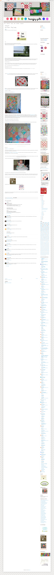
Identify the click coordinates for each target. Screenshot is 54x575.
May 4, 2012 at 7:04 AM (9, 255)
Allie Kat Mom (42, 456)
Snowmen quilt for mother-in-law (44, 502)
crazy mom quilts (43, 342)
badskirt (42, 353)
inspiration (43, 229)
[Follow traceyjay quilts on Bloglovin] (43, 40)
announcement (47, 244)
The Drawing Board (43, 369)
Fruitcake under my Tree (43, 510)
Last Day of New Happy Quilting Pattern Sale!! (44, 272)
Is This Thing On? (43, 443)
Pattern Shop (8, 23)
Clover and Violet (43, 471)
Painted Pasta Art (42, 407)
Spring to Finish (46, 238)
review (43, 232)
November (43, 201)
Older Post (37, 278)
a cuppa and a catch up (43, 264)
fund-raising (46, 248)
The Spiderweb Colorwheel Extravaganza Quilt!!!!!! (43, 424)
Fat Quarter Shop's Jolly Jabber (44, 261)
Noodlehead (42, 279)
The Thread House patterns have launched (44, 380)
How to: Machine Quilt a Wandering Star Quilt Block (44, 302)
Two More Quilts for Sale (43, 317)
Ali (8, 144)
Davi (48, 242)
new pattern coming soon (15, 152)
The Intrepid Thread (43, 319)
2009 (41, 218)
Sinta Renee (8, 215)
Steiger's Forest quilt (43, 518)
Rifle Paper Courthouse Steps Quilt (44, 372)
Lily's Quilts (42, 379)
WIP (12, 198)
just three (7, 198)
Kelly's (31, 114)
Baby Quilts (18, 23)
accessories (45, 244)
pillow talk (44, 226)
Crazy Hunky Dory (43, 514)
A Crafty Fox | (42, 281)
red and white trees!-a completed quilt (44, 343)
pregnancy (41, 230)
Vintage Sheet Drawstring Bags (44, 275)
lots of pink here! (43, 430)
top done (8, 73)
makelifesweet (42, 418)
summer (48, 254)
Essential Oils (21, 23)
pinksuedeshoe (8, 257)
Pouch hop (42, 450)
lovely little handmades (43, 392)
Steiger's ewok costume (43, 504)
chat (40, 236)
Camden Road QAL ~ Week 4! (44, 305)
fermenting (42, 248)
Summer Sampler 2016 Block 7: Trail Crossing (44, 387)
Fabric (47, 226)
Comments (42, 74)
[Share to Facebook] (15, 197)
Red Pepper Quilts (43, 325)
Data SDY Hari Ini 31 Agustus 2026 (44, 264)
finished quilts (47, 222)
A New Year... (42, 400)
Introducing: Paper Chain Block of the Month (44, 323)
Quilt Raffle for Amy (43, 421)
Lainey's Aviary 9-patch (43, 516)
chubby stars (46, 227)
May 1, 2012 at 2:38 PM (9, 213)
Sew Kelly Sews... (43, 442)
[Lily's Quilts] (21, 189)
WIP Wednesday (42, 459)
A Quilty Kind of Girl (43, 454)
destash (45, 236)
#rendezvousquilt (41, 242)
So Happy (42, 435)
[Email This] (13, 197)
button (43, 246)
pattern (48, 228)
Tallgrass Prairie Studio (43, 307)
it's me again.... (42, 409)
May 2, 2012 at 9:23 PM (9, 246)
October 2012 (42, 452)
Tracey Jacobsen (8, 197)
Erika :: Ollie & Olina (9, 239)
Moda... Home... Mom (43, 399)
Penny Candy (8, 148)
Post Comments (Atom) (9, 279)
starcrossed (46, 254)
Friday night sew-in (42, 238)
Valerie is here (42, 416)
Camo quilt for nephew (43, 501)
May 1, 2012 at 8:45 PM (9, 233)
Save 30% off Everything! (43, 433)
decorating (46, 228)
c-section (45, 246)
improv (45, 250)
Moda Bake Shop (43, 469)
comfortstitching (43, 299)
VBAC (48, 238)
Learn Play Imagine (43, 406)
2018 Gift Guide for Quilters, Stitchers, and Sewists (44, 346)
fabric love (43, 223)
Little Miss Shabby (43, 266)
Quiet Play (42, 382)
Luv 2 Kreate (42, 468)
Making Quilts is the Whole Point (44, 282)
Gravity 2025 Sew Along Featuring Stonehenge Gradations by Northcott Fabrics (44, 295)
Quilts (14, 23)
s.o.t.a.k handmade (43, 309)
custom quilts (43, 236)
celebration (48, 246)
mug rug (45, 240)
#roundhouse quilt (45, 242)
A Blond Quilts (42, 447)
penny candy (9, 198)
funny (48, 248)
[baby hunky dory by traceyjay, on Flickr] (13, 113)
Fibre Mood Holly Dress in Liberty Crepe (44, 312)
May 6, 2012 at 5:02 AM (9, 264)
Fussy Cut (42, 428)
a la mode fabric (43, 404)
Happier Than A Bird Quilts (44, 463)
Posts (41, 73)
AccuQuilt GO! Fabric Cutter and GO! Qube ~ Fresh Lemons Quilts (44, 348)
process (47, 240)
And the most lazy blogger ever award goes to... (44, 362)
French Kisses (31, 68)
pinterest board (33, 114)
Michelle (10, 152)
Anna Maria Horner (43, 384)
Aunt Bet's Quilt (42, 315)
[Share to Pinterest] (16, 197)
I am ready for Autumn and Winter (44, 365)
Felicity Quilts (42, 339)
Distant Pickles (42, 420)
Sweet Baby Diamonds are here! (45, 208)
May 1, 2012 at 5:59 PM (9, 229)
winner (48, 232)
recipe (41, 232)
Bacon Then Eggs (43, 413)
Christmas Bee (41, 228)
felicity (7, 235)
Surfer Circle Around (43, 507)
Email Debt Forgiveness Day (43, 390)
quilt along (45, 225)
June (42, 206)
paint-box (45, 252)
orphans (43, 252)
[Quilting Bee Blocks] (44, 493)
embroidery (48, 236)
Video (42, 244)
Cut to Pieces (42, 288)
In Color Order (42, 274)
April (42, 212)
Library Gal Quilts (43, 367)
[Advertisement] (21, 272)
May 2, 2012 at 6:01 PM (9, 241)
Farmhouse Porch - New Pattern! (44, 357)
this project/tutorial (18, 116)
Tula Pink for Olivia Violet (43, 506)
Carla (7, 248)
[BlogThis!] (14, 197)
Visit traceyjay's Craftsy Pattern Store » (45, 168)
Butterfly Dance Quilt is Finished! (44, 277)
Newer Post (6, 278)
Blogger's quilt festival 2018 (43, 351)
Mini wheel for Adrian (43, 521)
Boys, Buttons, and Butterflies (44, 467)
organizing (41, 252)
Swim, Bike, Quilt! (43, 322)
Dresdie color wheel (43, 512)
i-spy (44, 250)
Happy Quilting (42, 271)
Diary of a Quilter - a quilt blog (44, 268)
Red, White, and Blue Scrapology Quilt (45, 284)
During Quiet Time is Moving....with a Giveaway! (44, 440)
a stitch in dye (42, 470)
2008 (41, 219)
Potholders (42, 457)
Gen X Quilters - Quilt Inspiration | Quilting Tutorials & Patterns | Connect (44, 356)
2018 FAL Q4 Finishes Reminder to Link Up (44, 340)
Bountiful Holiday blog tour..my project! (44, 360)
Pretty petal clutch (42, 511)
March (42, 213)
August (42, 204)
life (46, 223)
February (43, 214)
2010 (41, 217)
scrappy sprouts (45, 232)
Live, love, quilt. (42, 350)
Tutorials (12, 23)
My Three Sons (42, 291)
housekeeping (42, 250)
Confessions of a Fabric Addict (44, 297)
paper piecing (48, 252)
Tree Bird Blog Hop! (43, 414)
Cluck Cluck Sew (43, 332)
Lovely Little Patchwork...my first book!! (44, 393)
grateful (43, 240)
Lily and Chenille (42, 505)
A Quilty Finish (42, 445)
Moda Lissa (42, 286)
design (47, 229)
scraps (48, 234)
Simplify (42, 327)
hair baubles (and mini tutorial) (44, 209)
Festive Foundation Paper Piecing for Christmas (44, 269)
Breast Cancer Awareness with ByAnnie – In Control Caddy (45, 289)
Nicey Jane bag (42, 520)
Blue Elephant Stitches (43, 314)
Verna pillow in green (43, 515)
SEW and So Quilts (43, 449)
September (43, 203)
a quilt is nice (42, 334)
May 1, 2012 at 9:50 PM (9, 237)
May (42, 207)
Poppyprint (8, 243)
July (42, 205)
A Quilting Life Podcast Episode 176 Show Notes (44, 259)
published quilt (44, 234)
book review (41, 246)
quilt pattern (43, 227)
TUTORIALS (42, 395)
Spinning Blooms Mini (43, 385)
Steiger (44, 224)
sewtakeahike (42, 397)
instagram (48, 250)
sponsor (43, 254)
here (18, 65)
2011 (41, 216)
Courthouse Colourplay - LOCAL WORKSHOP (44, 337)
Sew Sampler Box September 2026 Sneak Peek (44, 262)
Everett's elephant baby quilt (43, 508)
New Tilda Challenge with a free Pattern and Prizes (45, 320)
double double (42, 353)
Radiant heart (42, 426)
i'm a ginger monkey (43, 411)
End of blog (42, 300)
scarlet (11, 198)
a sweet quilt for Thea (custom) (44, 503)
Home (5, 23)
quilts (46, 234)
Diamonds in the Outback (43, 330)
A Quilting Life (42, 258)
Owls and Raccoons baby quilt (44, 519)
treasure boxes (48, 230)
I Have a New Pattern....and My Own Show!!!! (44, 375)
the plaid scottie (42, 437)
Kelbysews (42, 374)
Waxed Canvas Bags (43, 377)
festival (43, 248)
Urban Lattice (44, 230)
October (42, 202)
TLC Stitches (42, 461)
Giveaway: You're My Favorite (44, 402)
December (43, 200)
